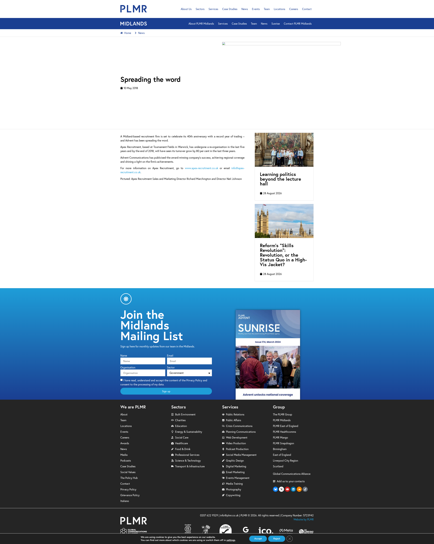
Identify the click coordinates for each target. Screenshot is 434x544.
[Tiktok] (305, 489)
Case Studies (229, 9)
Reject (276, 538)
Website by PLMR (303, 519)
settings (230, 540)
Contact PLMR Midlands (298, 23)
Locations (279, 9)
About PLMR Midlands (201, 23)
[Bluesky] (275, 489)
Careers (293, 9)
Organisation (127, 367)
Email (170, 355)
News (244, 9)
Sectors (200, 9)
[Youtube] (287, 489)
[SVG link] (133, 8)
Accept (258, 538)
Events (256, 9)
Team (267, 9)
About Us (186, 9)
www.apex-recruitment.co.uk (201, 168)
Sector (171, 367)
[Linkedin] (293, 489)
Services (213, 9)
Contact (307, 9)
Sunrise (275, 23)
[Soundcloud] (299, 489)
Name (123, 355)
